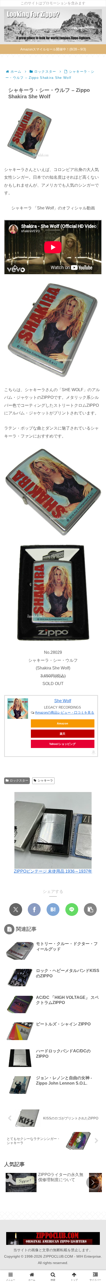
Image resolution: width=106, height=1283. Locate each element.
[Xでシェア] (15, 908)
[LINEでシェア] (71, 908)
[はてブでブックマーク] (53, 908)
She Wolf (62, 699)
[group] (45, 1182)
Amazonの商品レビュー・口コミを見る (64, 711)
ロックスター (19, 779)
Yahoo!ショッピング (62, 742)
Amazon (62, 722)
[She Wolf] (17, 707)
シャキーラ (45, 779)
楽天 (62, 732)
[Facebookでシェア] (34, 908)
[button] (90, 908)
